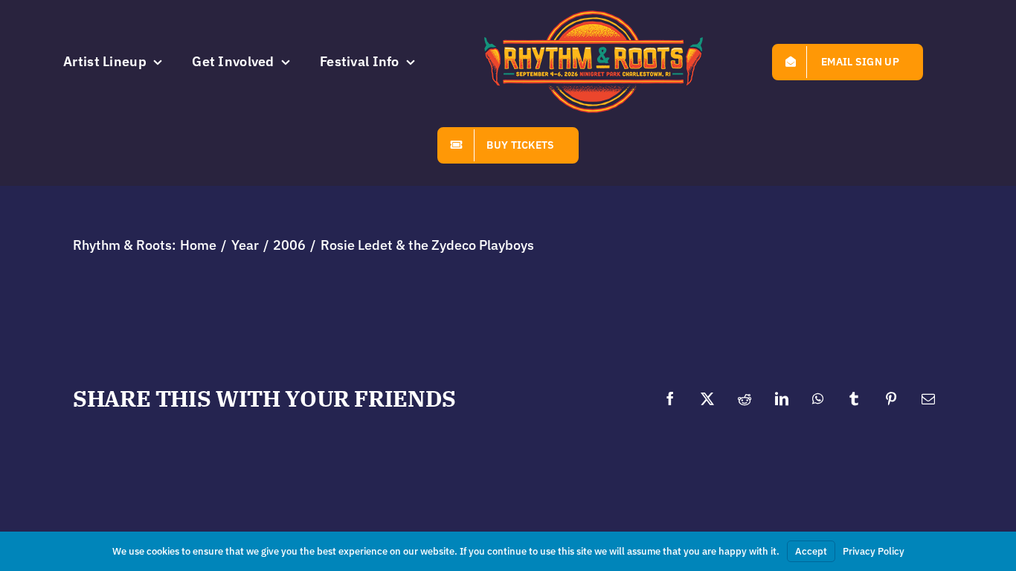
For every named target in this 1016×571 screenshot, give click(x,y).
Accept (811, 551)
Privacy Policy (873, 551)
